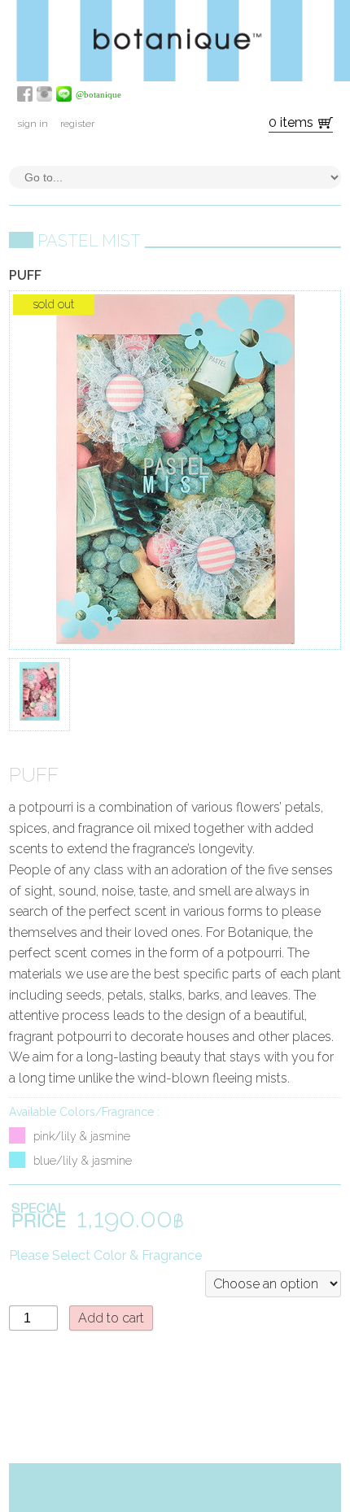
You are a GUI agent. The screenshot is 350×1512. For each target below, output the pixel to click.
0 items (291, 122)
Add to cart (111, 1318)
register (77, 123)
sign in (32, 123)
